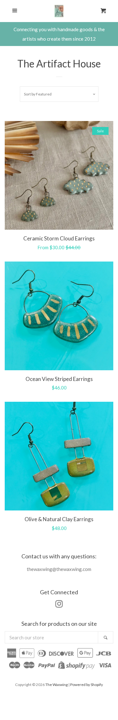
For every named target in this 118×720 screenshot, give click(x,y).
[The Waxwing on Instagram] (59, 605)
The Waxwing (56, 684)
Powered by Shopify (86, 684)
